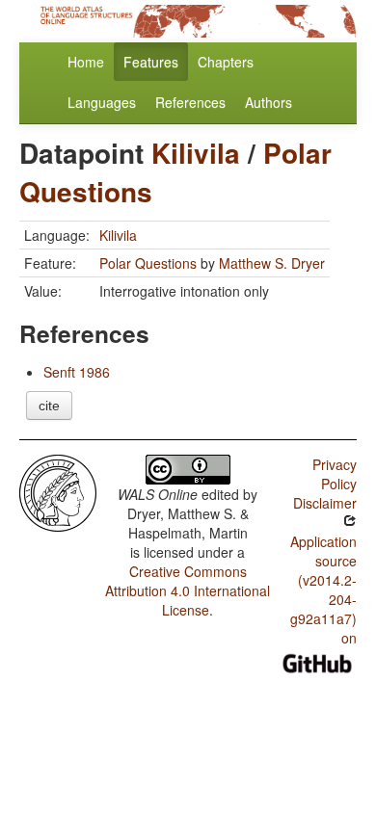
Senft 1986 (76, 371)
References (190, 102)
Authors (268, 102)
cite (49, 405)
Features (150, 61)
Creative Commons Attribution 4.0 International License (187, 590)
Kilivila (195, 152)
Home (85, 61)
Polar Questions (148, 263)
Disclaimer (325, 502)
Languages (101, 102)
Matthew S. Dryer (272, 263)
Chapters (226, 61)
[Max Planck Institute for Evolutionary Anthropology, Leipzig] (57, 491)
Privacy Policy (334, 474)
